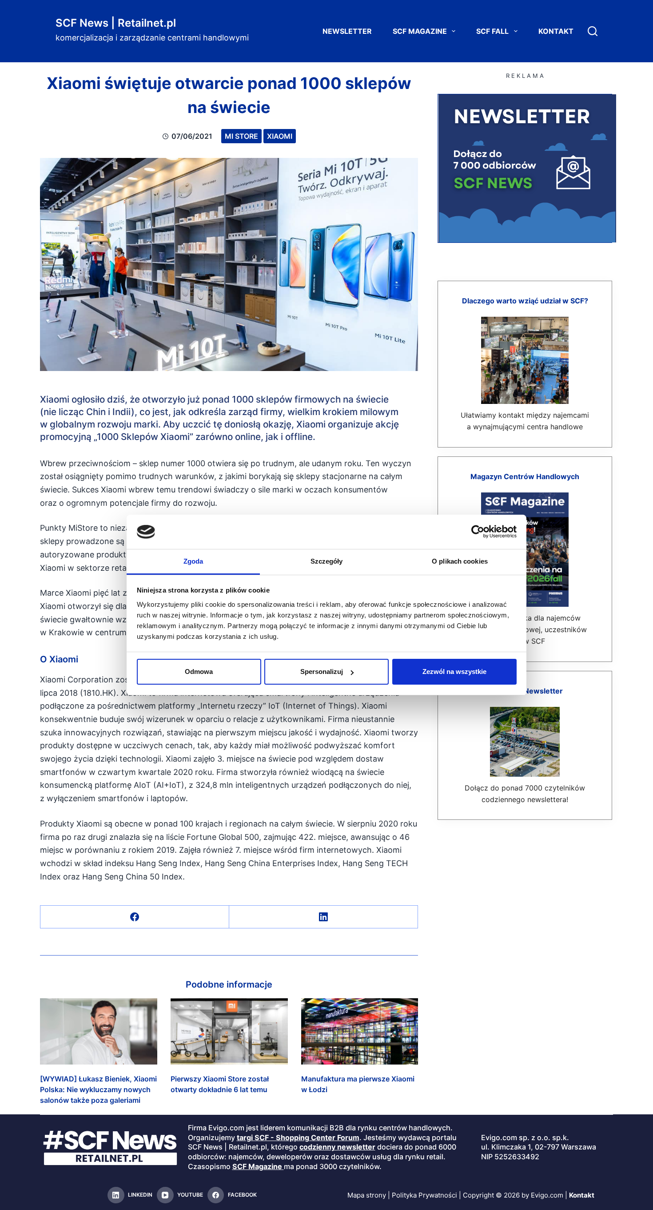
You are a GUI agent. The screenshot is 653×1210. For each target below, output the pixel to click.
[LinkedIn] (323, 917)
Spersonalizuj (321, 671)
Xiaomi (279, 136)
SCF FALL (492, 31)
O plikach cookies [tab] (460, 561)
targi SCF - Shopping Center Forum (298, 1137)
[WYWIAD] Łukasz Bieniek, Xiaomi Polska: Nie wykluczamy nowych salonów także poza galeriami (98, 1089)
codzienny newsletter (337, 1146)
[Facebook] (134, 917)
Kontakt (555, 31)
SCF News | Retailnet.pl (116, 22)
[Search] (592, 31)
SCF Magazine (420, 31)
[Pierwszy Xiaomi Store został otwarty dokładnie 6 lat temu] (229, 1031)
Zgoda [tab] (193, 561)
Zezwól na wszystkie (454, 671)
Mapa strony (366, 1195)
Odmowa (199, 671)
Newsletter (347, 31)
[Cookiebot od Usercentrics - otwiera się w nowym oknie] (478, 531)
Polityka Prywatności (424, 1195)
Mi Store (241, 136)
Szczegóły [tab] (327, 561)
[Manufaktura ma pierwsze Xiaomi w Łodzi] (359, 1031)
